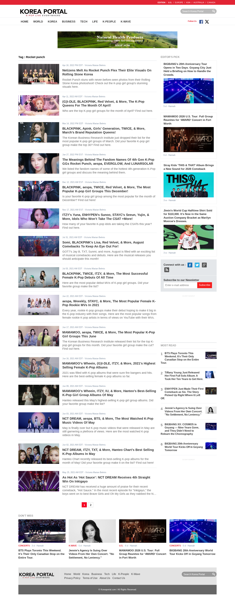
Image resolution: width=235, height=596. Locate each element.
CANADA (211, 2)
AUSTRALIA (198, 2)
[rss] (167, 269)
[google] (204, 264)
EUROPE (179, 2)
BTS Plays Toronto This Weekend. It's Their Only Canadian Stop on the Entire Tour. (41, 554)
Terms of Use (90, 578)
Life (95, 21)
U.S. (170, 2)
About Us (105, 578)
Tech (83, 21)
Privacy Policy (72, 578)
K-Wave (126, 21)
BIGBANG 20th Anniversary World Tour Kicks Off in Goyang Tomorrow (184, 446)
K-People (109, 21)
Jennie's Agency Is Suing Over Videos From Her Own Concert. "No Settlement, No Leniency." (183, 411)
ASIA (188, 2)
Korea (52, 21)
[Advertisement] (189, 318)
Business (68, 21)
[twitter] (197, 264)
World (38, 21)
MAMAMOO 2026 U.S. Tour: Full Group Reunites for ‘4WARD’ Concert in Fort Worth (188, 120)
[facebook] (190, 264)
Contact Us (118, 578)
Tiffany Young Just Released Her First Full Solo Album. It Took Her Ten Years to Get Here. (184, 375)
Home (24, 21)
